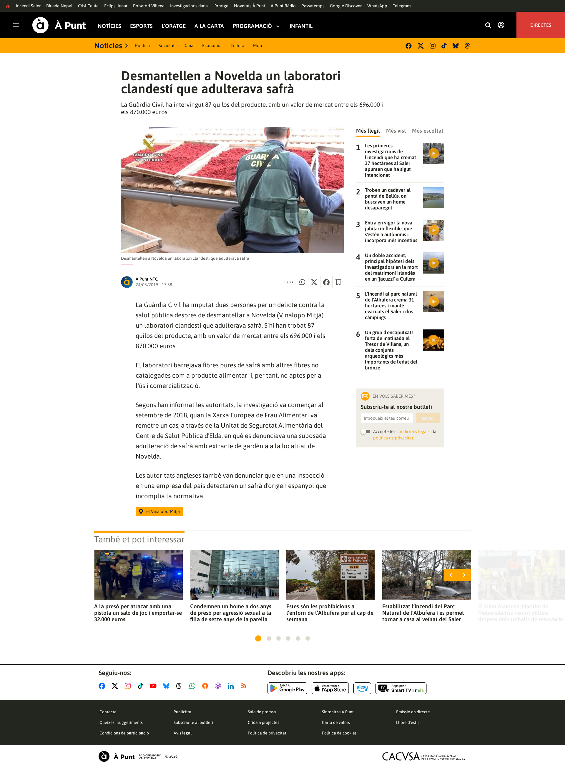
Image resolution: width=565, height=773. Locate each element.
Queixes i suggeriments (121, 722)
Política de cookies (339, 733)
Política (142, 45)
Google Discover (346, 5)
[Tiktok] (444, 46)
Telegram (402, 5)
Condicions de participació (124, 733)
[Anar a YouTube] (154, 685)
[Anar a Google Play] (287, 688)
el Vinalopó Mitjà (163, 511)
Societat (167, 45)
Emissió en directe (413, 711)
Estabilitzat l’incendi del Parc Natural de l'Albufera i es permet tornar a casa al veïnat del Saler (423, 612)
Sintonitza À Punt (338, 711)
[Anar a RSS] (245, 685)
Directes (540, 25)
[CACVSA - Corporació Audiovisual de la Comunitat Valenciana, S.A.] (424, 756)
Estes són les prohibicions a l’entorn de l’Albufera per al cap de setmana (329, 612)
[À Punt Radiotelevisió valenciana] (130, 756)
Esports (141, 26)
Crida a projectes (263, 722)
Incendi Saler (28, 5)
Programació (252, 26)
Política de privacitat (267, 733)
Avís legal (183, 733)
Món (257, 45)
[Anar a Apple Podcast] (219, 685)
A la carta (209, 26)
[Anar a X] (116, 685)
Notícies (109, 26)
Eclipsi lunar (115, 5)
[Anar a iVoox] (206, 685)
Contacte (108, 711)
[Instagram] (433, 46)
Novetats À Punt (249, 5)
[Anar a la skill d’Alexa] (362, 688)
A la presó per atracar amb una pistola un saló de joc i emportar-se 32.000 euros (138, 612)
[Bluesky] (456, 46)
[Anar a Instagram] (129, 685)
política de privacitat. (393, 437)
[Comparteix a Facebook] (326, 282)
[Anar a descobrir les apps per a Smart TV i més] (401, 688)
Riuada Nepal (59, 5)
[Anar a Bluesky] (167, 685)
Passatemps (312, 5)
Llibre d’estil (407, 722)
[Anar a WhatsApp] (193, 685)
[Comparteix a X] (314, 282)
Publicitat (183, 711)
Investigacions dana (189, 5)
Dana (188, 45)
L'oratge (220, 5)
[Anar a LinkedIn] (232, 685)
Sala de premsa (262, 711)
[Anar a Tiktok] (142, 685)
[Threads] (468, 46)
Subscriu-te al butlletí (193, 722)
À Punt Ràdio (283, 5)
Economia (212, 45)
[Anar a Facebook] (103, 685)
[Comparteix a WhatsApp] (302, 282)
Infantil (301, 26)
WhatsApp (377, 5)
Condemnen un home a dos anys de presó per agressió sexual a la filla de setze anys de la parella (230, 612)
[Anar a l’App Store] (330, 688)
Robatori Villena (148, 5)
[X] (421, 46)
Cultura (237, 45)
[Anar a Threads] (180, 685)
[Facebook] (409, 46)
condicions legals (412, 431)
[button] (258, 638)
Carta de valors (336, 722)
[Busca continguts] (488, 26)
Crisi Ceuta (88, 5)
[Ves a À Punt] (59, 25)
